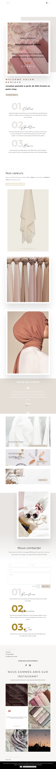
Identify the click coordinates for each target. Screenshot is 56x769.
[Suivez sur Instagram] (30, 665)
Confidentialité (10, 654)
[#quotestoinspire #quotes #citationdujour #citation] (17, 718)
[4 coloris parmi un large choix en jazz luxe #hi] (39, 695)
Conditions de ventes (11, 656)
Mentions (8, 652)
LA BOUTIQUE (11, 94)
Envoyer (45, 586)
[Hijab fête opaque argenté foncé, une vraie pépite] (17, 740)
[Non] (54, 765)
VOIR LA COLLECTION (14, 184)
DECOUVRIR (41, 461)
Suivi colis (8, 759)
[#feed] (39, 740)
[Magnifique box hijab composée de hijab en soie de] (39, 718)
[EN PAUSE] (17, 695)
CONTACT (42, 480)
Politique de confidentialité (29, 766)
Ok (21, 766)
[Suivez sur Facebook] (26, 665)
